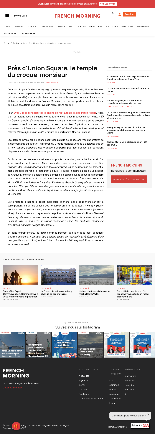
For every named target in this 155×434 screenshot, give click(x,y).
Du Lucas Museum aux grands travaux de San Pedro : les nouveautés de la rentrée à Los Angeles (128, 115)
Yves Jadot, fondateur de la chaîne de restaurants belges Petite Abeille (55, 112)
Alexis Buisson (47, 297)
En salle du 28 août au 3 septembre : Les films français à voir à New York (128, 78)
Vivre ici (7, 288)
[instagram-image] (12, 345)
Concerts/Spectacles (120, 107)
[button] (113, 13)
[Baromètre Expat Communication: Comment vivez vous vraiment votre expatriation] (20, 275)
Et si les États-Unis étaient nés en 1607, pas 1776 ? (127, 143)
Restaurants (19, 43)
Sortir (6, 43)
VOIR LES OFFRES (107, 4)
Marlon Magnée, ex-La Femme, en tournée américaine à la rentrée (124, 102)
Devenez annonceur (13, 387)
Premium (129, 14)
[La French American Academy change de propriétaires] (58, 275)
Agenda (121, 288)
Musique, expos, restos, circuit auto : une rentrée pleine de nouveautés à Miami (126, 130)
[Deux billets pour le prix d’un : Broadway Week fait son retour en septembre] (134, 275)
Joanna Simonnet (10, 299)
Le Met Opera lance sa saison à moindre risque (128, 90)
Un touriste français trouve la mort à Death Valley (94, 292)
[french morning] (77, 16)
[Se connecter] (120, 14)
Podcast (112, 148)
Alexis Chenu (84, 297)
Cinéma (111, 83)
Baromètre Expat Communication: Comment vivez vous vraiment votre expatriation (20, 294)
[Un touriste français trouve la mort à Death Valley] (96, 275)
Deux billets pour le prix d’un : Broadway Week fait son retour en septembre (133, 294)
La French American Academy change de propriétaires (56, 292)
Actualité (113, 121)
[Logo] (39, 373)
